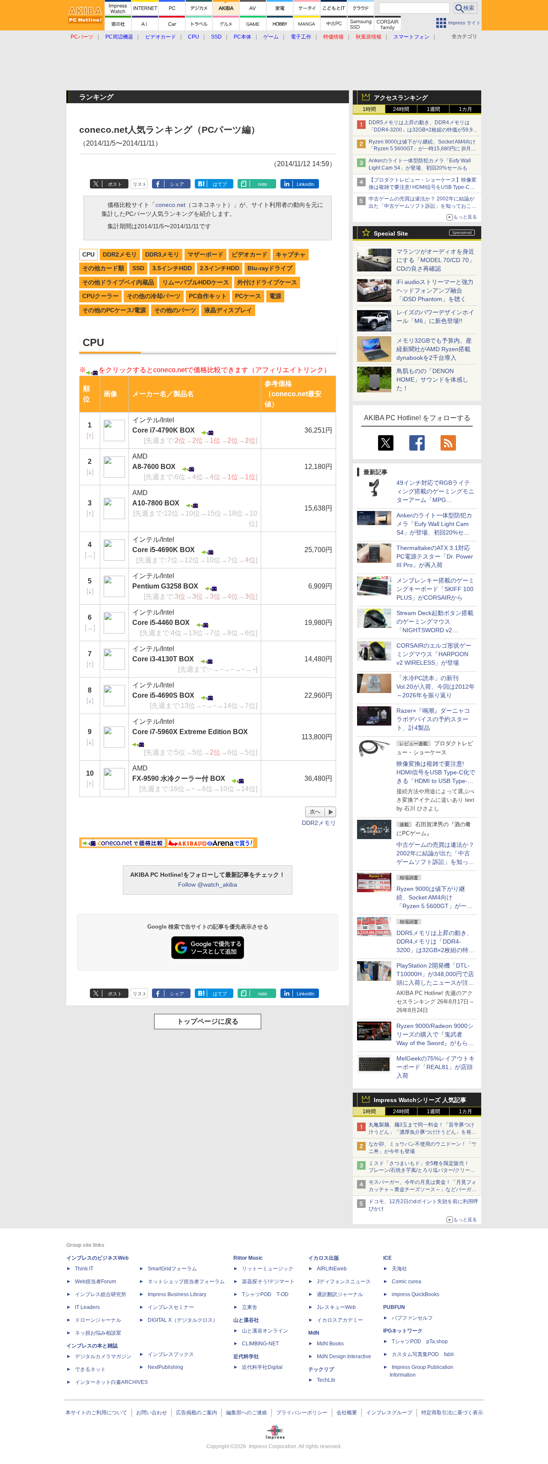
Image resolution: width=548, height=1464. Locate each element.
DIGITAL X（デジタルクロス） (183, 1320)
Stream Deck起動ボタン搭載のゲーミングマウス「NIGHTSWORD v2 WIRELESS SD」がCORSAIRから (435, 630)
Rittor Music (248, 1258)
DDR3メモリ (162, 254)
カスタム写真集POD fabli (423, 1354)
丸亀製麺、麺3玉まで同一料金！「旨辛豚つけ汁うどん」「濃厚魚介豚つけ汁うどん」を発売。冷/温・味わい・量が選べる (421, 1132)
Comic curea (406, 1282)
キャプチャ (291, 254)
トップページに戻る (207, 1021)
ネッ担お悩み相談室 (98, 1333)
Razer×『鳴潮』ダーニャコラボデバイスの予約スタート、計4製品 (433, 719)
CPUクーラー (100, 296)
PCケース (248, 296)
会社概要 (347, 1413)
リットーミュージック (267, 1269)
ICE (387, 1258)
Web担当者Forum (95, 1282)
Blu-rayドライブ (269, 268)
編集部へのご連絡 (246, 1413)
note (262, 184)
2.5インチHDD (219, 268)
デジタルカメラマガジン (103, 1356)
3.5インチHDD (172, 268)
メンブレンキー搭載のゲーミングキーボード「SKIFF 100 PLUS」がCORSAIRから (435, 589)
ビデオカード (250, 254)
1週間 (433, 109)
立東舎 (249, 1307)
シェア (177, 184)
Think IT (84, 1269)
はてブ (220, 184)
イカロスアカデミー (340, 1320)
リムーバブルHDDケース (195, 282)
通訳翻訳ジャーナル (340, 1294)
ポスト (115, 184)
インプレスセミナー (171, 1307)
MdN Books (330, 1344)
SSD (138, 268)
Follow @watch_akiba (207, 884)
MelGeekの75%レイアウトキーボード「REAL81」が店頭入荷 (435, 1067)
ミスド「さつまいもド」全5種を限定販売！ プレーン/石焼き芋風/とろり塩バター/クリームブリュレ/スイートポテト (422, 1170)
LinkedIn (305, 184)
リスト (140, 184)
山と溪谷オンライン (265, 1331)
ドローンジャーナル (98, 1320)
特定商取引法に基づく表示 (452, 1413)
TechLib (326, 1380)
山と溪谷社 (246, 1320)
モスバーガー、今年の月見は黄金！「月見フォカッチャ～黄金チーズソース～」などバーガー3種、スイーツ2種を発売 (423, 1189)
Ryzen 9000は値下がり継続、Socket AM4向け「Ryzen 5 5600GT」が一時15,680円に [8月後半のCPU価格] (422, 149)
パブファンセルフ (412, 1318)
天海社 (399, 1269)
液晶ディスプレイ (228, 310)
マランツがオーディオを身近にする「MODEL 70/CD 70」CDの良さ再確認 (435, 260)
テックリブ (321, 1369)
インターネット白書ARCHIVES (111, 1382)
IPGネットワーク (403, 1331)
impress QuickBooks (415, 1294)
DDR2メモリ (120, 254)
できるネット (90, 1369)
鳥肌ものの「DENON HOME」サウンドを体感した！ (432, 379)
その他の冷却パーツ (154, 296)
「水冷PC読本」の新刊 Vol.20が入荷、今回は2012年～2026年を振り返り (435, 687)
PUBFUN (394, 1307)
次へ (315, 812)
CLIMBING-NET (260, 1344)
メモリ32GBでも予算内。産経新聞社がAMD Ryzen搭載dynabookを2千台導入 (434, 349)
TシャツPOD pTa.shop (420, 1341)
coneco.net (170, 204)
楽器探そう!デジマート (268, 1282)
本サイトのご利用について (96, 1413)
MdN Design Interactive (344, 1356)
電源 (275, 296)
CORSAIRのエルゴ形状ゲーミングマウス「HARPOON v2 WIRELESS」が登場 (433, 654)
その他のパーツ (175, 310)
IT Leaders (87, 1307)
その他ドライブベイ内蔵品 (118, 282)
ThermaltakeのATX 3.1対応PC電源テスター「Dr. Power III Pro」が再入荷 (434, 556)
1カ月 (465, 109)
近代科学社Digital (262, 1367)
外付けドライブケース (267, 282)
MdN (313, 1333)
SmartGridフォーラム (172, 1269)
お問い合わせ (151, 1413)
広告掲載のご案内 (196, 1413)
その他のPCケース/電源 (114, 310)
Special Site (391, 233)
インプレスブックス (171, 1354)
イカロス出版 (323, 1258)
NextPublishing (165, 1367)
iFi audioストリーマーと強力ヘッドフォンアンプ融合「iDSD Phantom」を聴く (435, 290)
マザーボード (205, 254)
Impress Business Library (177, 1294)
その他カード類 (103, 268)
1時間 (369, 109)
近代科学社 (246, 1356)
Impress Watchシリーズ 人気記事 (420, 1100)
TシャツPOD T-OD (265, 1294)
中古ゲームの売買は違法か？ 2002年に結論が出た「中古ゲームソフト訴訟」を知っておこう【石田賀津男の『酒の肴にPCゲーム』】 (423, 206)
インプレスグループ (389, 1413)
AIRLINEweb (332, 1269)
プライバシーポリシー (302, 1413)
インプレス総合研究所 (100, 1294)
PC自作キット (208, 296)
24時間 (401, 109)
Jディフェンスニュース (344, 1282)
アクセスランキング (401, 97)
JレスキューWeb (336, 1307)
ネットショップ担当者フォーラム (186, 1282)
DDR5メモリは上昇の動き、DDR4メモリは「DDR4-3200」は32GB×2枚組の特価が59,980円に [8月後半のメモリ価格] (424, 130)
